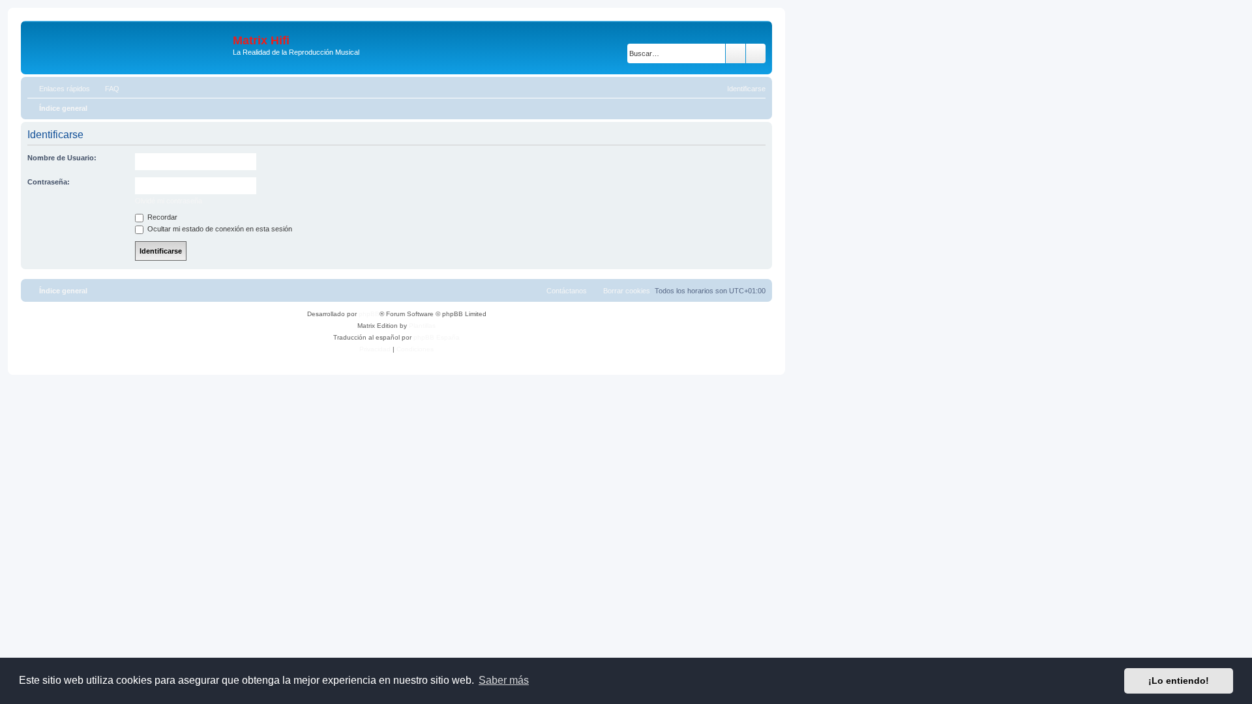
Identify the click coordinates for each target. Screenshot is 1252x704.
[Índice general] (128, 47)
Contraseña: (48, 182)
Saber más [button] (504, 680)
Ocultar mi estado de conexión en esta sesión (218, 229)
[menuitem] (106, 88)
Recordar (161, 217)
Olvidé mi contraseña (168, 201)
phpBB (369, 313)
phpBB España (436, 337)
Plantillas (422, 325)
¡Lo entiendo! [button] (1178, 680)
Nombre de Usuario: (62, 158)
